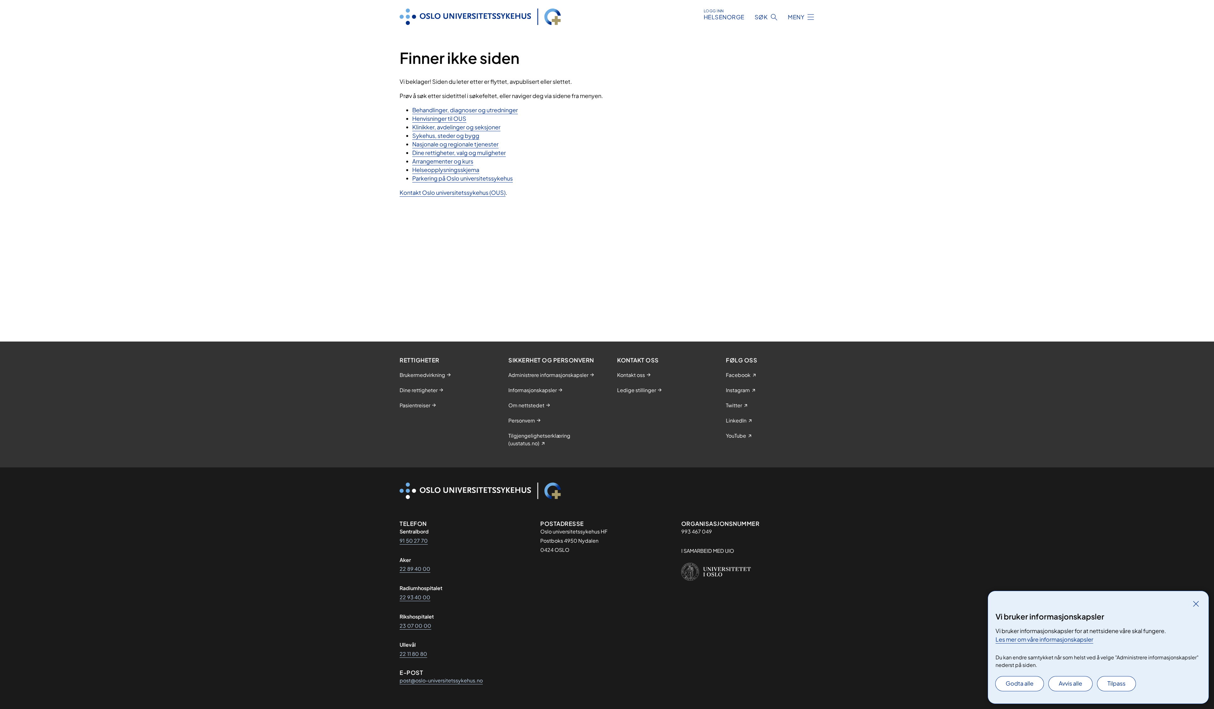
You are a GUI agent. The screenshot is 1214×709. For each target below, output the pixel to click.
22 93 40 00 (415, 597)
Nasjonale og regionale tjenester (455, 144)
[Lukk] (1196, 604)
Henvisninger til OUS (439, 118)
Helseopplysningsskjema (445, 169)
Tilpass (1116, 683)
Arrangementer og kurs (442, 161)
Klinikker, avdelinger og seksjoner (456, 127)
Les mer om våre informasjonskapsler (1044, 639)
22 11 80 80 (413, 653)
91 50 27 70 (414, 540)
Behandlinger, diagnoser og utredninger (465, 110)
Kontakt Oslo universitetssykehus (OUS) (453, 192)
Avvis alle (1070, 683)
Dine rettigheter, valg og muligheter (459, 152)
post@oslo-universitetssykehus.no (441, 680)
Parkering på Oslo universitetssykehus (462, 178)
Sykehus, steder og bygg (445, 135)
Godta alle (1019, 683)
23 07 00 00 (415, 625)
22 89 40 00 (415, 568)
